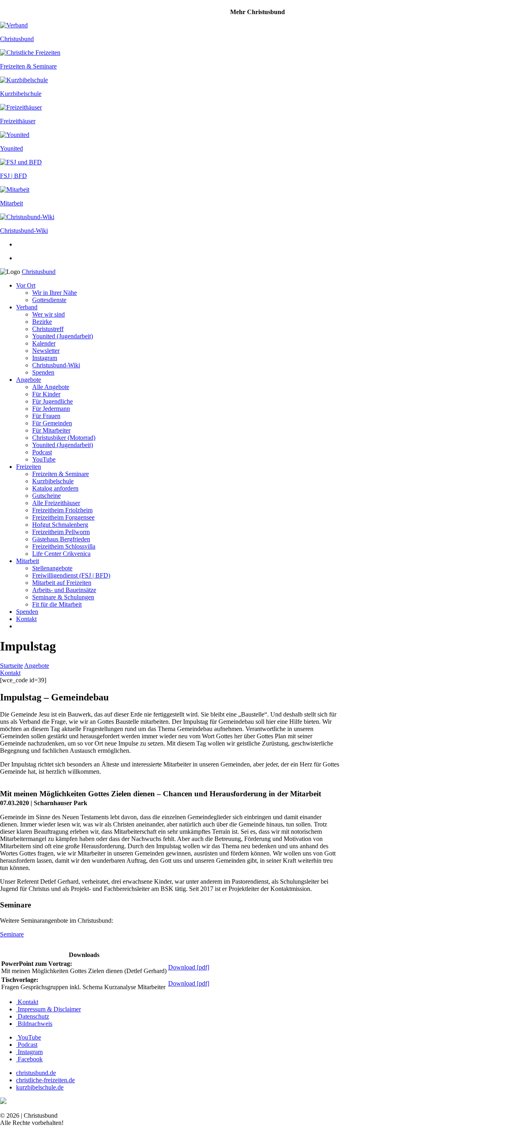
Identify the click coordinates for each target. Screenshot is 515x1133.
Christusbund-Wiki (56, 365)
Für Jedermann (51, 408)
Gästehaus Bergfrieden (61, 539)
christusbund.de (36, 1072)
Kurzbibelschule (53, 481)
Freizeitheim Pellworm (61, 531)
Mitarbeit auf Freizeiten (61, 582)
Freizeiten (28, 466)
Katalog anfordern (55, 488)
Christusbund (39, 271)
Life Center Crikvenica (61, 553)
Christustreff (48, 328)
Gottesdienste (49, 299)
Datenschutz (32, 1016)
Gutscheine (46, 495)
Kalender (44, 343)
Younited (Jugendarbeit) (62, 336)
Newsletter (46, 350)
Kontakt (26, 618)
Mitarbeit (27, 560)
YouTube (44, 459)
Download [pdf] (188, 967)
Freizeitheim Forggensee (63, 517)
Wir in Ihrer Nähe (54, 292)
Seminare (12, 934)
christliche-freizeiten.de (45, 1080)
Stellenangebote (52, 568)
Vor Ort (25, 285)
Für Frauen (46, 415)
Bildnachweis (34, 1023)
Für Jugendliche (52, 401)
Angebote (28, 379)
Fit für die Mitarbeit (57, 604)
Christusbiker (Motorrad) (63, 437)
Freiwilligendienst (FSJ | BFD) (71, 575)
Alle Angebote (50, 386)
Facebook (29, 1059)
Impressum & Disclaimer (48, 1009)
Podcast (42, 452)
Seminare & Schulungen (63, 597)
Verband (26, 307)
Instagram (44, 357)
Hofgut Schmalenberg (60, 524)
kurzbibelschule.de (40, 1087)
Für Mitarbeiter (51, 430)
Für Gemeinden (52, 423)
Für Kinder (46, 394)
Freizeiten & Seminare (60, 473)
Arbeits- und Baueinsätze (64, 589)
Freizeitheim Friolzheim (62, 510)
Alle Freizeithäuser (56, 502)
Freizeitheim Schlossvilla (63, 546)
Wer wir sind (48, 314)
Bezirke (42, 321)
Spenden (43, 372)
